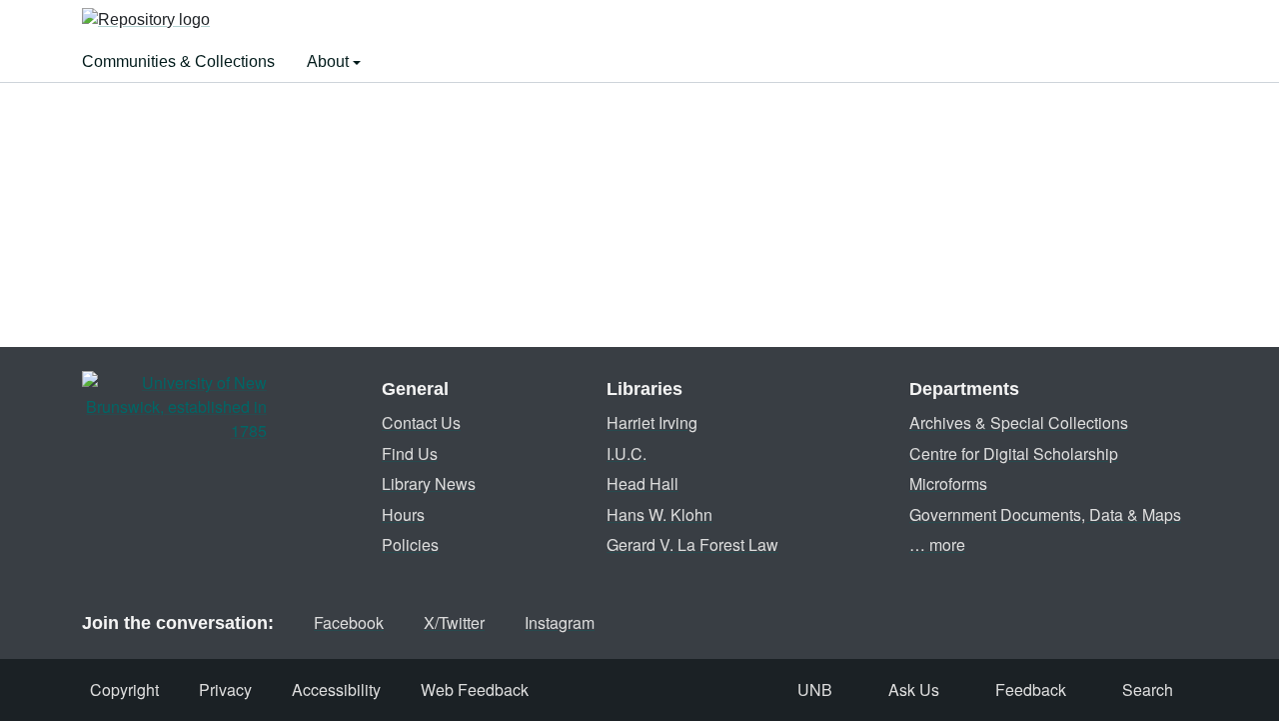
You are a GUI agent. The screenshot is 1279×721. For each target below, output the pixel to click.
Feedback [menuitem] (1030, 689)
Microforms (948, 483)
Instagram (560, 622)
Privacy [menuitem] (225, 689)
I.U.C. (626, 453)
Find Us (410, 453)
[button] (146, 21)
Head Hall (642, 483)
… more (937, 544)
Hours (403, 514)
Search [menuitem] (1147, 689)
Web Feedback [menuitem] (475, 689)
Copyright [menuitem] (124, 689)
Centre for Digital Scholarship (1013, 453)
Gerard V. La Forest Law (692, 544)
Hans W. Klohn (659, 514)
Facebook (349, 622)
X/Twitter (454, 622)
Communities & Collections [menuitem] (178, 61)
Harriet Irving (652, 422)
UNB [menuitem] (814, 689)
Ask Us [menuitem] (913, 689)
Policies (410, 544)
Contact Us (421, 422)
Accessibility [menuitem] (336, 689)
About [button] (330, 61)
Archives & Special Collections (1018, 422)
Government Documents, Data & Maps (1045, 514)
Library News (429, 483)
